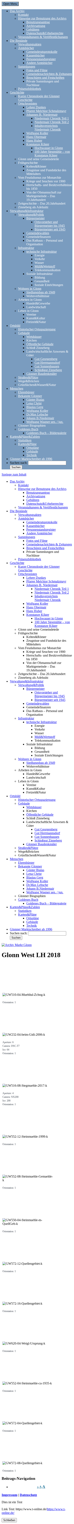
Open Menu (10, 3)
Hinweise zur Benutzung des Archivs (42, 18)
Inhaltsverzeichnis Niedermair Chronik (48, 127)
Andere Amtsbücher (39, 63)
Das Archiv (17, 11)
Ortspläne (32, 447)
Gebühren (32, 29)
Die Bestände (18, 40)
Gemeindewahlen (37, 233)
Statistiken (24, 440)
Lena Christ (34, 403)
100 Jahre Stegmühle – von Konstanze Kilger (52, 153)
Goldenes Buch (28, 429)
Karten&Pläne (27, 444)
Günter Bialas (35, 399)
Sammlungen (26, 66)
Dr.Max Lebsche (37, 414)
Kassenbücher (35, 55)
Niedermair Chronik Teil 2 (52, 122)
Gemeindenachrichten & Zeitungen (49, 74)
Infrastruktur (26, 248)
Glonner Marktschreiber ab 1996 (31, 459)
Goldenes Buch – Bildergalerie (46, 433)
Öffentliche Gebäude (39, 344)
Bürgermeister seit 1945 (50, 229)
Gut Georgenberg (46, 359)
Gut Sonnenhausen (47, 366)
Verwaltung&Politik (31, 214)
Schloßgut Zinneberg (48, 370)
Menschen (16, 388)
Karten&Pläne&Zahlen (25, 436)
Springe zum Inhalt (14, 474)
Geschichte (17, 92)
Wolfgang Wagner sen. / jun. (44, 422)
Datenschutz (28, 1495)
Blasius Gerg (34, 407)
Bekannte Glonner (30, 396)
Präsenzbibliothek (29, 88)
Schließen (9, 1520)
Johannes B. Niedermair (42, 114)
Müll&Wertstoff (45, 266)
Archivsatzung (35, 26)
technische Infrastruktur (41, 251)
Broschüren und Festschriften (45, 77)
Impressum (9, 1495)
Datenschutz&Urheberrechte (44, 33)
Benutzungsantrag (38, 22)
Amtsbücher (26, 48)
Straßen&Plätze (28, 377)
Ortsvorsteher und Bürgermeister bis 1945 (50, 223)
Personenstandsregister (41, 59)
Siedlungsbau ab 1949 (40, 292)
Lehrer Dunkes (36, 107)
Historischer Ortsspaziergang (37, 329)
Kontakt (23, 14)
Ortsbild (15, 325)
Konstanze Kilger (37, 144)
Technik (31, 455)
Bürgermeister (35, 218)
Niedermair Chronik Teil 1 (52, 118)
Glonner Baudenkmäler (41, 373)
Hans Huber (34, 140)
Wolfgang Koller (37, 133)
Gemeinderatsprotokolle (41, 51)
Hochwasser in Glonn (49, 148)
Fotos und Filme (36, 70)
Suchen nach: (18, 462)
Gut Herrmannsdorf (47, 362)
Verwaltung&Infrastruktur (26, 211)
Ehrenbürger (26, 392)
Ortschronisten (27, 103)
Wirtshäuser (34, 336)
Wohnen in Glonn (29, 288)
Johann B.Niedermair (40, 418)
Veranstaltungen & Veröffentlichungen (43, 37)
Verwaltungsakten (29, 44)
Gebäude (24, 333)
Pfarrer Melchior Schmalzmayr (46, 111)
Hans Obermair (36, 137)
